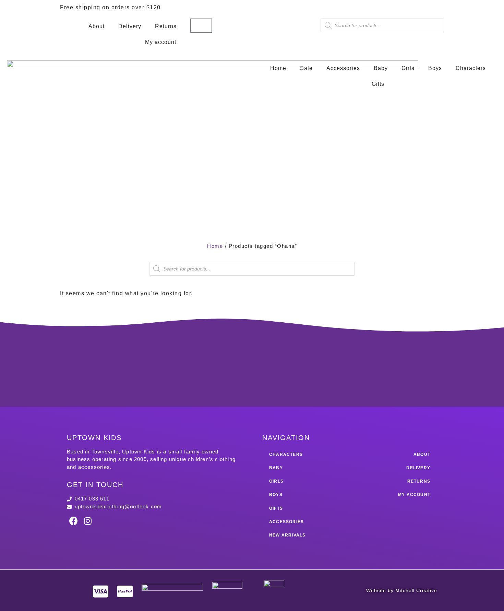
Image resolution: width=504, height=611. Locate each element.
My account (160, 42)
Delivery (129, 26)
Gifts (378, 84)
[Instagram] (88, 521)
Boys (435, 68)
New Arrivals (287, 535)
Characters (471, 68)
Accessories (343, 68)
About (96, 26)
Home (278, 68)
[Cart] (201, 26)
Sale (306, 68)
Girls (408, 68)
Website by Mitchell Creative (401, 590)
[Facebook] (74, 521)
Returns (166, 26)
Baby (381, 68)
